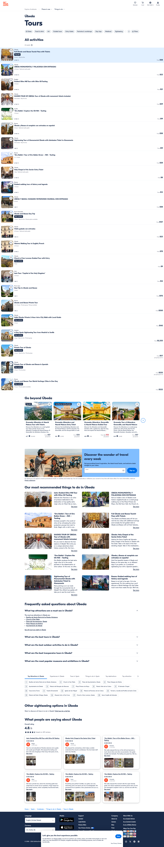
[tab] (36, 676)
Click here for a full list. (62, 711)
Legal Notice (82, 822)
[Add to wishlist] (11, 51)
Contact (80, 819)
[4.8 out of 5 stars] (30, 732)
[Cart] (142, 2)
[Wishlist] (135, 2)
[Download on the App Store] (67, 827)
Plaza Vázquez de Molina (34, 623)
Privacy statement (30, 480)
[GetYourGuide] (5, 4)
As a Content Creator (129, 822)
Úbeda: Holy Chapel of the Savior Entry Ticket (80, 738)
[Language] (150, 2)
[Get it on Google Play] (67, 820)
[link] (82, 55)
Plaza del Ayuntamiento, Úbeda (36, 621)
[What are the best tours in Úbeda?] (137, 637)
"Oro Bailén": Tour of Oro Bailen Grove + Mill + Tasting (119, 739)
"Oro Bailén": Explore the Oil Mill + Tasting (40, 774)
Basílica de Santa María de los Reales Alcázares (42, 617)
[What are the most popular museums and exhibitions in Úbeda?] (137, 661)
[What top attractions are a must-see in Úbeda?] (137, 611)
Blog (112, 825)
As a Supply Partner (129, 819)
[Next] (143, 420)
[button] (82, 55)
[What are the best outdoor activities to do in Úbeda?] (137, 645)
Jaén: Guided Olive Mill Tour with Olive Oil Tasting (42, 738)
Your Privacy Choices (84, 828)
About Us (114, 819)
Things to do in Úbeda (53, 809)
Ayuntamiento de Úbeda (34, 626)
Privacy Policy (82, 825)
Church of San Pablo (33, 619)
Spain (33, 809)
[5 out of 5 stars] (43, 741)
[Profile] (157, 2)
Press (112, 828)
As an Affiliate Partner (129, 825)
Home (27, 809)
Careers (113, 822)
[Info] (31, 45)
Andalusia (40, 809)
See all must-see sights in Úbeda (35, 630)
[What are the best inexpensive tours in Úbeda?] (137, 653)
